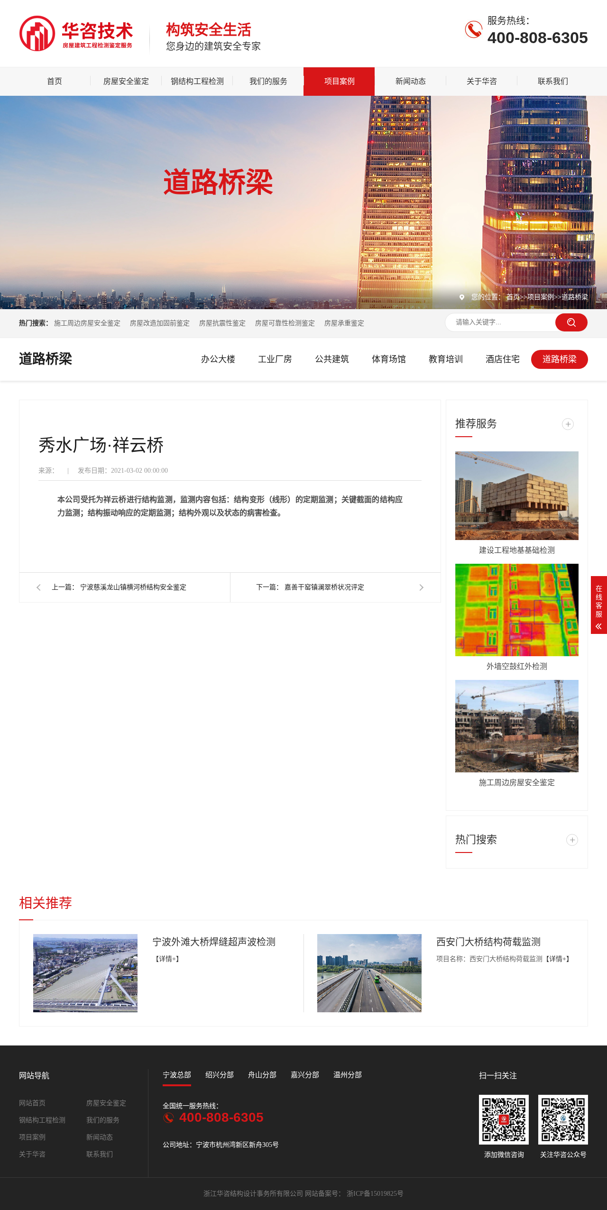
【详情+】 (167, 958)
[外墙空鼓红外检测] (517, 610)
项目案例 (339, 81)
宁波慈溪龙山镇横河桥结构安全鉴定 (133, 587)
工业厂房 (275, 359)
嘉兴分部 (305, 1075)
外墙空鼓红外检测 (517, 666)
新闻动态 (410, 81)
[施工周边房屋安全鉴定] (517, 726)
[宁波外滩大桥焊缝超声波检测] (85, 973)
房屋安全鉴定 (126, 81)
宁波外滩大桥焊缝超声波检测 (214, 942)
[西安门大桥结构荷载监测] (369, 973)
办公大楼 (218, 359)
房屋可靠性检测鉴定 (285, 323)
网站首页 (32, 1103)
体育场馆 (389, 359)
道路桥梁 (574, 297)
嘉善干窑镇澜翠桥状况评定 (324, 587)
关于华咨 (482, 81)
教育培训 (446, 359)
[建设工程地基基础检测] (517, 495)
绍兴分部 (219, 1075)
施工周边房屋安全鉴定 (88, 323)
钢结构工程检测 (197, 81)
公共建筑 (332, 359)
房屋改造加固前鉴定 (160, 323)
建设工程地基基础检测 (517, 550)
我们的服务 (268, 81)
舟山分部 (262, 1075)
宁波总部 (177, 1075)
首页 (54, 81)
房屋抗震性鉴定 (222, 323)
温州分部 (347, 1075)
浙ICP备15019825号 (375, 1193)
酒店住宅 (503, 359)
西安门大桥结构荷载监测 (488, 942)
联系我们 (553, 81)
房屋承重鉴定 (344, 323)
